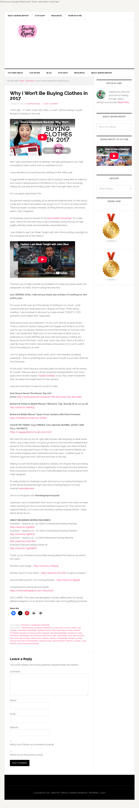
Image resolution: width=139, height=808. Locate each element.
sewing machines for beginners (24, 641)
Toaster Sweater (46, 375)
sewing (45, 638)
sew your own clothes (20, 638)
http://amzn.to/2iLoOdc (53, 573)
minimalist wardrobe (19, 636)
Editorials (25, 625)
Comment (15, 671)
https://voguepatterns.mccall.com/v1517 (31, 432)
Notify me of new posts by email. (26, 755)
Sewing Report (27, 31)
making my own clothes (30, 633)
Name (13, 700)
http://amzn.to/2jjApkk (68, 580)
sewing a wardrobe (58, 638)
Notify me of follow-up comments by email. (32, 744)
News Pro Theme (59, 793)
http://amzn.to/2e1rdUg (22, 407)
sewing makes (45, 641)
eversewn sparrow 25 (44, 628)
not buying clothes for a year (43, 636)
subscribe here (26, 488)
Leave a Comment (50, 104)
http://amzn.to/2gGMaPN (23, 548)
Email (13, 714)
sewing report (58, 641)
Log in (103, 793)
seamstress (62, 636)
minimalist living (74, 633)
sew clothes (78, 636)
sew (70, 636)
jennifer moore (44, 630)
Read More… (124, 102)
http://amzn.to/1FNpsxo (46, 566)
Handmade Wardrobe (40, 625)
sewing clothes (75, 638)
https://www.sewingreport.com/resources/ (32, 590)
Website (14, 727)
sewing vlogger (73, 641)
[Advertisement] (89, 44)
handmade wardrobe (27, 630)
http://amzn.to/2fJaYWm (23, 541)
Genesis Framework (78, 793)
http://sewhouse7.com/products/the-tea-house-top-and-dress (49, 397)
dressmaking (27, 628)
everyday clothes (62, 628)
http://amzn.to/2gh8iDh (22, 527)
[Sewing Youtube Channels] (111, 241)
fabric (73, 628)
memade (45, 633)
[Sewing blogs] (111, 280)
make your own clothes (62, 630)
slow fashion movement (59, 218)
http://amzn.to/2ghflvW (22, 534)
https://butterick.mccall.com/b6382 (28, 418)
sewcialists (36, 638)
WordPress (94, 793)
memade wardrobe (58, 633)
